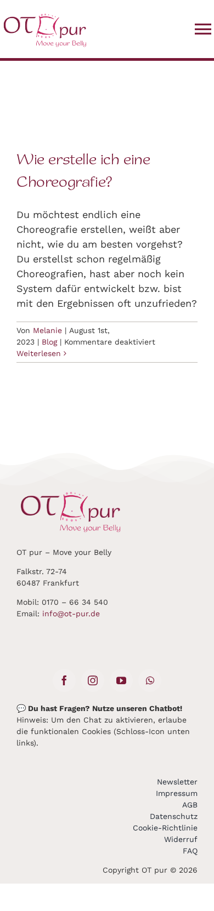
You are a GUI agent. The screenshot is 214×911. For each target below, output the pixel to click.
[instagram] (92, 680)
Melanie (47, 330)
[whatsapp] (149, 680)
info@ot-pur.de (71, 613)
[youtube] (121, 680)
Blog (49, 341)
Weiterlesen (38, 353)
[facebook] (64, 680)
